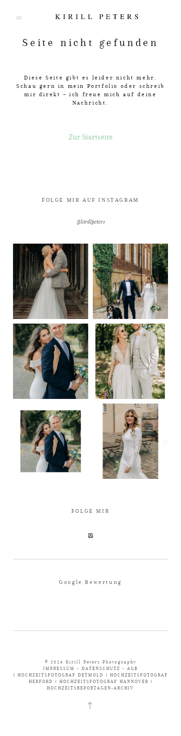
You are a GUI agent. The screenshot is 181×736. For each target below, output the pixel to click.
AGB (132, 668)
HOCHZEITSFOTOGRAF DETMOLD (60, 674)
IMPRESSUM (59, 668)
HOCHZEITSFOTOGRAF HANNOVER (104, 681)
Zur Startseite (91, 137)
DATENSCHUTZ (101, 668)
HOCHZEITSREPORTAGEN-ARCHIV (90, 687)
